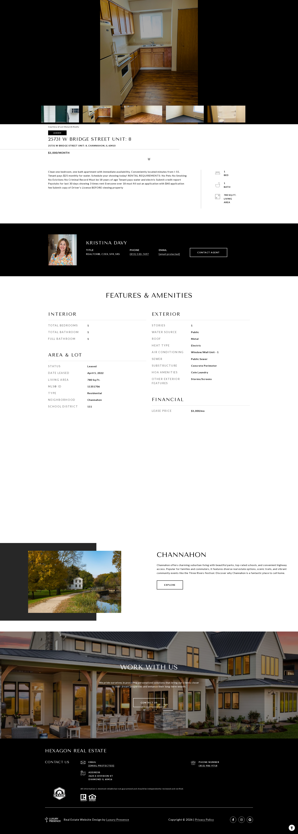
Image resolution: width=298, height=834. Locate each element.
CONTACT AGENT (208, 252)
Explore (170, 585)
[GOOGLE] (250, 820)
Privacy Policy (204, 819)
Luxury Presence (117, 819)
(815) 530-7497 (139, 253)
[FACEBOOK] (233, 820)
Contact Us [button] (149, 702)
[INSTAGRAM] (241, 820)
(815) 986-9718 (208, 765)
